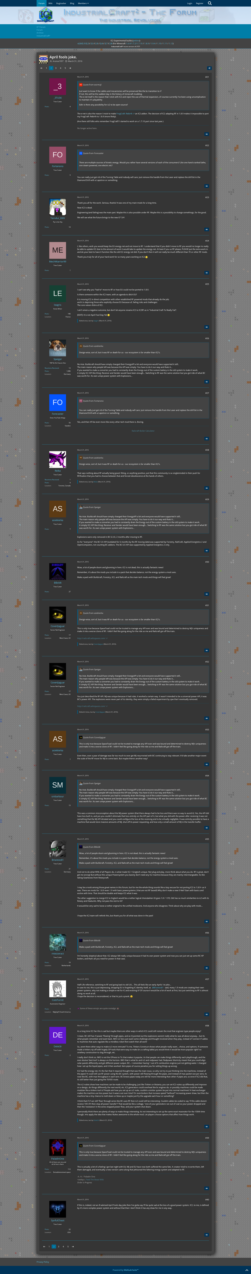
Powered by (125, 1270)
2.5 (96, 43)
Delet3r (96, 1120)
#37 (207, 979)
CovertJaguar (98, 644)
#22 (207, 145)
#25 (207, 284)
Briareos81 (159, 987)
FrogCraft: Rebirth (124, 113)
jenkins (136, 40)
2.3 (92, 43)
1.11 (165, 43)
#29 (207, 499)
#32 (207, 661)
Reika (96, 482)
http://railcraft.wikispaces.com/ (91, 638)
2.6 (101, 43)
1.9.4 (153, 43)
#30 (207, 562)
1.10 (159, 43)
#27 (207, 393)
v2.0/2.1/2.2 (83, 43)
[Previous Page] (41, 68)
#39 (207, 1138)
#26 (207, 338)
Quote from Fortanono (93, 401)
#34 (207, 775)
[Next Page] (70, 68)
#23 (207, 197)
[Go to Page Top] (247, 1270)
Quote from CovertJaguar (94, 737)
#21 (207, 77)
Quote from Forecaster (93, 153)
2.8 (110, 43)
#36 (207, 932)
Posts (47, 106)
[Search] (209, 3)
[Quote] (206, 134)
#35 (207, 839)
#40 (207, 1199)
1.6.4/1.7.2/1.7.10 (134, 43)
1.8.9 (146, 43)
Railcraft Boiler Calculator (143, 430)
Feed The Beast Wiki (95, 1179)
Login (189, 3)
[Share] (209, 68)
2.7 (106, 43)
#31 (207, 605)
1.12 (171, 43)
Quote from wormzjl (92, 84)
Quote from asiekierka (93, 346)
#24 (207, 240)
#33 (207, 729)
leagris (96, 321)
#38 (207, 1025)
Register (199, 3)
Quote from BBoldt (91, 847)
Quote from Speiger (92, 507)
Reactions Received (52, 368)
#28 (207, 450)
